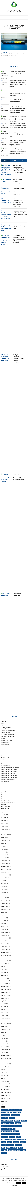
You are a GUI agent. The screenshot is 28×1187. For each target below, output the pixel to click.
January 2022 (4, 932)
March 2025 (4, 857)
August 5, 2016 (16, 245)
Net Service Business (5, 765)
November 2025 (5, 834)
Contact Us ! (4, 1164)
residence (23, 1139)
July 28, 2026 (16, 174)
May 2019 (3, 1006)
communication (5, 1115)
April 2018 (3, 1043)
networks (12, 1136)
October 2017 (4, 1061)
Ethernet (3, 750)
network (16, 1131)
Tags (22, 160)
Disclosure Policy (5, 1166)
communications (15, 1115)
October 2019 (4, 992)
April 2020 (3, 975)
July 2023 (3, 886)
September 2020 (5, 961)
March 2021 (4, 943)
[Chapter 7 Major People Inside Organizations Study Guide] (6, 225)
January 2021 (4, 949)
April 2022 (3, 923)
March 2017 (4, 1081)
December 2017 (5, 1055)
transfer (14, 1147)
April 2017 (3, 1078)
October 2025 (4, 837)
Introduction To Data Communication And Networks (18, 190)
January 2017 (4, 1086)
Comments (14, 160)
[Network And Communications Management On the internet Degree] (6, 198)
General (2, 755)
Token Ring (3, 794)
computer (12, 1117)
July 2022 (3, 915)
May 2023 (3, 892)
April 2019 (3, 1009)
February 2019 (4, 1015)
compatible (4, 1117)
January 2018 (4, 1052)
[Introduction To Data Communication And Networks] (6, 188)
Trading (2, 798)
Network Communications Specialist (9, 777)
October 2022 (4, 906)
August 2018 (4, 1032)
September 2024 (5, 875)
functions (18, 1123)
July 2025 (3, 846)
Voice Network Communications (8, 802)
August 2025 (4, 843)
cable (12, 1112)
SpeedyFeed (13, 10)
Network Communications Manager (9, 771)
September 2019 (5, 995)
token (8, 1147)
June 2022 (3, 918)
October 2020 (4, 958)
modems (12, 1128)
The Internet (3, 792)
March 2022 (4, 926)
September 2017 (5, 1064)
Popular (5, 160)
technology (18, 1144)
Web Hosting (3, 804)
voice (24, 1150)
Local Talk (3, 761)
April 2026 (3, 820)
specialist (23, 1142)
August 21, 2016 (16, 194)
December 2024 (5, 866)
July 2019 (3, 1001)
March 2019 (4, 1012)
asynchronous (5, 1112)
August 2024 (4, 877)
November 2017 (5, 1058)
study (3, 1144)
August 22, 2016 (16, 183)
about (3, 1109)
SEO (2, 787)
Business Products (5, 742)
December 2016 (5, 1089)
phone (3, 1139)
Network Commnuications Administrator (10, 767)
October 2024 (4, 872)
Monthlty (3, 723)
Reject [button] (24, 1183)
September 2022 (5, 909)
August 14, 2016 (16, 206)
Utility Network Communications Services (10, 800)
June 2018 (3, 1038)
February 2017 (4, 1084)
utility (20, 1147)
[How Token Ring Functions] (6, 179)
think (3, 1147)
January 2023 (4, 903)
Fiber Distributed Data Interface (8, 752)
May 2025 (3, 852)
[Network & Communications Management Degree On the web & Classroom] (6, 474)
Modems (3, 763)
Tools (2, 796)
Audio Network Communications (8, 736)
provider (16, 1139)
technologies (10, 1144)
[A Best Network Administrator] (6, 593)
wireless (4, 1153)
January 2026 (4, 829)
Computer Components (7, 1120)
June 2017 (3, 1072)
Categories (3, 721)
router (3, 1142)
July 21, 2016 (16, 597)
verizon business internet (14, 1150)
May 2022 (3, 920)
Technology (3, 791)
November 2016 (5, 1092)
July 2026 (3, 812)
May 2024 (3, 883)
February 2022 (4, 929)
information (18, 1126)
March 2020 (4, 978)
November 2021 (5, 938)
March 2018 (4, 1046)
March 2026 (4, 823)
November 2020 (5, 955)
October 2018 (4, 1026)
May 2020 (3, 972)
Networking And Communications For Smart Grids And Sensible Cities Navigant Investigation (19, 239)
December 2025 (5, 832)
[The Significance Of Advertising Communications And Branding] (6, 355)
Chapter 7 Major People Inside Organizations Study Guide (20, 226)
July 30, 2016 (16, 362)
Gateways (3, 754)
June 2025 (3, 849)
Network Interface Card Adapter (8, 779)
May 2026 (3, 817)
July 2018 (3, 1035)
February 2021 (4, 946)
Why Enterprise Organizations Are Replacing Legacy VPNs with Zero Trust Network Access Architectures (19, 169)
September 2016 (5, 1098)
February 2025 (4, 860)
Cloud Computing (5, 744)
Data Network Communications (8, 748)
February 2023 (4, 900)
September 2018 (5, 1029)
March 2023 (4, 897)
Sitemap (3, 1168)
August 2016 (4, 1101)
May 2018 (3, 1041)
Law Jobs (3, 759)
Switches (3, 789)
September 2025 (5, 840)
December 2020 (5, 952)
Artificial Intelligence (5, 732)
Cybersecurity (4, 746)
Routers (2, 785)
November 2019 (5, 989)
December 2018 (5, 1021)
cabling (18, 1112)
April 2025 (3, 855)
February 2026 (4, 826)
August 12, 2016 (16, 218)
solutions (16, 1142)
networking (4, 1136)
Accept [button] (18, 1183)
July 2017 (3, 1069)
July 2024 (3, 880)
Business (3, 738)
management (5, 1128)
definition (17, 1120)
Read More (14, 1185)
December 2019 (5, 986)
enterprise (4, 1123)
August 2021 (4, 940)
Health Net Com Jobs (5, 757)
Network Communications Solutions (9, 775)
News (2, 783)
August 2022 (4, 912)
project (9, 1139)
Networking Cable (5, 781)
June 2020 (3, 969)
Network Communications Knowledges (10, 1134)
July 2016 (3, 1104)
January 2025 (4, 863)
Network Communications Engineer (9, 769)
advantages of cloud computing (14, 1109)
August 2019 (4, 998)
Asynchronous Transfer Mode (7, 734)
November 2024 (5, 869)
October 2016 (4, 1095)
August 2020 (4, 963)
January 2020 (4, 983)
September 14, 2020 (14, 31)
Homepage (3, 1169)
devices (23, 1120)
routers (9, 1142)
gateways (11, 1126)
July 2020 (3, 966)
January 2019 (4, 1018)
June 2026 (3, 815)
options (18, 1136)
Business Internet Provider (7, 740)
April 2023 (3, 895)
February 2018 (4, 1049)
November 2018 (5, 1023)
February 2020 (4, 981)
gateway (4, 1126)
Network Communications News (8, 773)
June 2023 (3, 889)
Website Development (5, 806)
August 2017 (4, 1066)
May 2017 (3, 1075)
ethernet (11, 1123)
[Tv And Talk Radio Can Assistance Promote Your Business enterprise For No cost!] (6, 211)
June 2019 (3, 1003)
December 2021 (5, 935)
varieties (4, 1150)
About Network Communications (8, 730)
